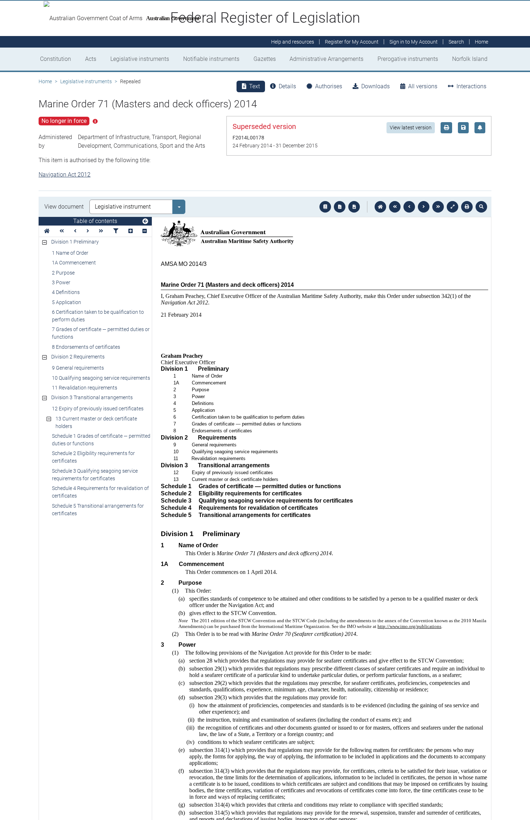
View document (64, 206)
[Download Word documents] (354, 207)
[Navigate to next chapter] (438, 207)
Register (352, 42)
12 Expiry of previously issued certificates (97, 408)
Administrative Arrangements (326, 58)
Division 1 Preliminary (75, 242)
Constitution (55, 58)
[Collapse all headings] (144, 231)
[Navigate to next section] (423, 207)
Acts (90, 58)
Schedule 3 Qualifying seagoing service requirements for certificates (95, 474)
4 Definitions (66, 292)
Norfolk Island (469, 58)
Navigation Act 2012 (64, 174)
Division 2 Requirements (78, 357)
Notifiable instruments (211, 58)
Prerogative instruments (407, 58)
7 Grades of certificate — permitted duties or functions (101, 333)
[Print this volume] (467, 207)
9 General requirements (78, 368)
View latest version (411, 127)
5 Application (66, 302)
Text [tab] (254, 86)
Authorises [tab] (328, 86)
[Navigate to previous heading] (75, 231)
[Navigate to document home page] (47, 231)
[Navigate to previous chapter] (395, 207)
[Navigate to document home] (380, 207)
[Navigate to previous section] (409, 207)
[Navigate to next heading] (87, 231)
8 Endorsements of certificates (86, 347)
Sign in (413, 42)
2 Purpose (63, 273)
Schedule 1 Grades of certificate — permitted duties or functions (101, 439)
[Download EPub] (325, 207)
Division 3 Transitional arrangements (92, 397)
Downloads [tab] (375, 86)
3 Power (61, 282)
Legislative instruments (139, 58)
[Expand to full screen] (452, 207)
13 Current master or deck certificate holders (96, 422)
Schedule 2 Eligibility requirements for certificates (93, 457)
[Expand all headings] (130, 231)
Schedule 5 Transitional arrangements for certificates (98, 509)
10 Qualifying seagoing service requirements (101, 378)
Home (45, 81)
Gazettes (264, 58)
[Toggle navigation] (145, 221)
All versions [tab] (422, 86)
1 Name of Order (70, 253)
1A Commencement (74, 263)
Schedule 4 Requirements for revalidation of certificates (100, 492)
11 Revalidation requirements (84, 388)
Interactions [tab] (471, 86)
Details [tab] (287, 86)
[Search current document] (481, 207)
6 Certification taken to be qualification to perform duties (98, 315)
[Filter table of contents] (116, 231)
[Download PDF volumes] (339, 207)
